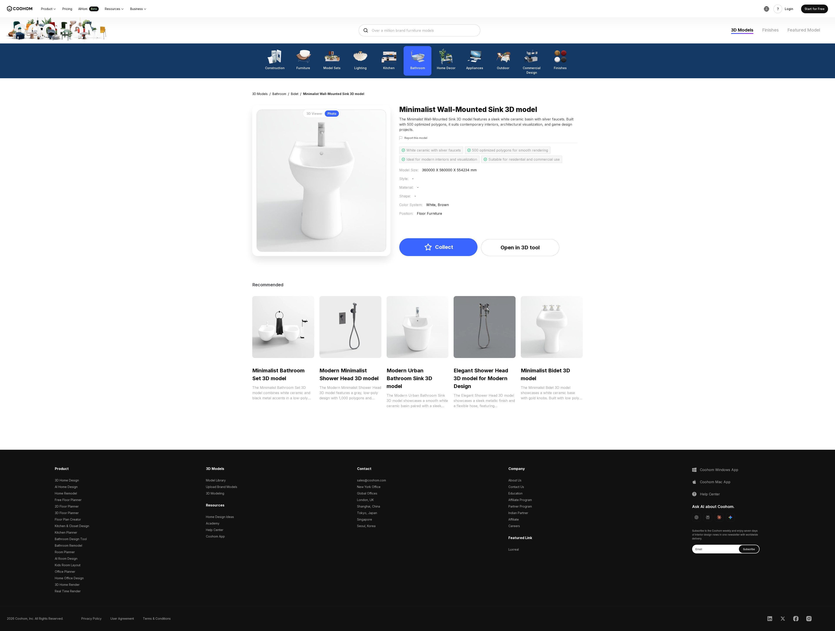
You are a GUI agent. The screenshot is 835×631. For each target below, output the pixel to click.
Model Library (216, 480)
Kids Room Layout (67, 565)
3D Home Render (67, 584)
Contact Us (516, 487)
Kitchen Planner (66, 532)
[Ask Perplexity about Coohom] (707, 517)
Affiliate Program (520, 500)
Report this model (415, 138)
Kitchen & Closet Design (72, 526)
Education (515, 493)
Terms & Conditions (157, 618)
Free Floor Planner (68, 500)
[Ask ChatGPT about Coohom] (696, 517)
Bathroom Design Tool (71, 539)
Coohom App (215, 536)
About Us (514, 480)
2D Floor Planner (67, 506)
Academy (212, 523)
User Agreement (122, 618)
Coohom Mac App (715, 482)
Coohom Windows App (719, 470)
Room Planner (65, 552)
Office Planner (65, 571)
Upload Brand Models (221, 487)
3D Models (742, 30)
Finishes (770, 30)
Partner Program (520, 506)
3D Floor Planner (67, 513)
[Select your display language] (766, 9)
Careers (514, 526)
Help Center (214, 530)
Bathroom (279, 94)
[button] (48, 9)
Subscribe (749, 549)
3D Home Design (67, 480)
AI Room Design (66, 558)
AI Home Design (66, 487)
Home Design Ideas (220, 517)
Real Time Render (68, 591)
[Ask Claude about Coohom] (719, 517)
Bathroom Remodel (68, 545)
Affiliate (513, 519)
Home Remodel (66, 493)
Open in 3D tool (520, 247)
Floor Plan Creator (68, 519)
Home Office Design (69, 578)
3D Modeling (215, 493)
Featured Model (803, 30)
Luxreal (513, 549)
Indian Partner (518, 513)
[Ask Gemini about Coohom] (730, 517)
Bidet (294, 94)
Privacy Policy (91, 618)
